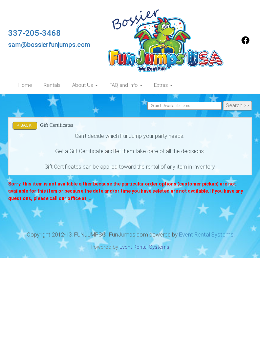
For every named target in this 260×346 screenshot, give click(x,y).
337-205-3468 (34, 33)
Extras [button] (161, 85)
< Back (24, 125)
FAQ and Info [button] (124, 85)
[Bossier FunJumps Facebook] (245, 43)
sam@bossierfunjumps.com (49, 45)
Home (25, 85)
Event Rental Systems (206, 234)
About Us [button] (83, 85)
